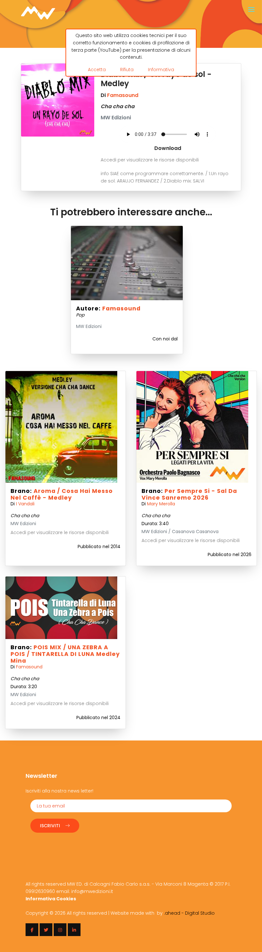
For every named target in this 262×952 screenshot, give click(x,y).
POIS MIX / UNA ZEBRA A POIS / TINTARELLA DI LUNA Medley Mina (65, 654)
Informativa (161, 69)
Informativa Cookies (51, 899)
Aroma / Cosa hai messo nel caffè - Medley (62, 494)
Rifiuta (127, 69)
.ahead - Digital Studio (189, 913)
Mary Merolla (161, 504)
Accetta (97, 69)
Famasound (122, 95)
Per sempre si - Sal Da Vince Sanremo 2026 (189, 494)
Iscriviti (50, 825)
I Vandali (25, 504)
